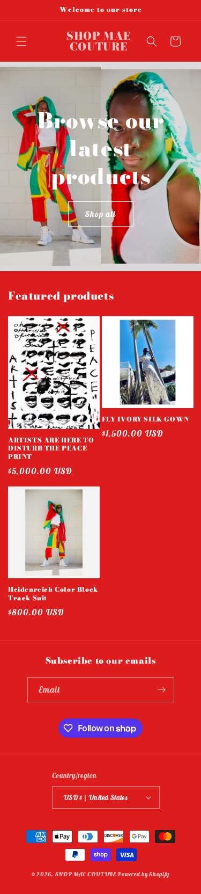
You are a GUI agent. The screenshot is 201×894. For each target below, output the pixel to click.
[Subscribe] (162, 689)
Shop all (100, 213)
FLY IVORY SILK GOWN (145, 419)
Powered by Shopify (143, 874)
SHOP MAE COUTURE (85, 874)
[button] (21, 41)
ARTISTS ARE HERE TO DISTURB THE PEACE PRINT (51, 448)
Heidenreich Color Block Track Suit (53, 593)
